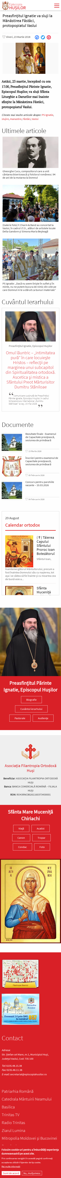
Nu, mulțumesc (31, 1173)
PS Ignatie (47, 115)
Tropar (41, 837)
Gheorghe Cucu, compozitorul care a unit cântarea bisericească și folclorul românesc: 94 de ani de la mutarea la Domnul (29, 174)
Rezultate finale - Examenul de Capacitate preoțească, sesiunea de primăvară (40, 437)
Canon (21, 837)
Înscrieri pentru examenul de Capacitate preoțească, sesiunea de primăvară (41, 461)
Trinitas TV (10, 1114)
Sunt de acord (11, 1173)
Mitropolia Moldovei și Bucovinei (29, 1138)
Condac (22, 847)
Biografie (31, 699)
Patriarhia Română (17, 1091)
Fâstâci (26, 119)
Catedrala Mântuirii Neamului (27, 1099)
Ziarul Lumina (13, 1130)
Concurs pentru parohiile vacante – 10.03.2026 (39, 483)
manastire (16, 119)
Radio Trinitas (13, 1122)
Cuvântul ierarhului (31, 709)
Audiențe (43, 718)
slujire (5, 119)
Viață (21, 828)
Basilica (8, 1107)
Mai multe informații (11, 1166)
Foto (42, 847)
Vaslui (35, 119)
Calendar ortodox (22, 525)
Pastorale (20, 718)
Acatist (40, 828)
